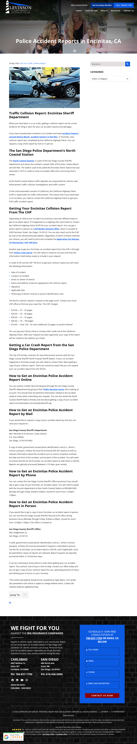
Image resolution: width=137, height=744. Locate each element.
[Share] (10, 602)
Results (104, 11)
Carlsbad (15, 688)
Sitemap (104, 712)
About (79, 11)
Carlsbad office (61, 734)
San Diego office (48, 734)
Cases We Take (91, 11)
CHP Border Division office (46, 229)
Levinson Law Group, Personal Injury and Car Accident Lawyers (49, 712)
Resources (115, 11)
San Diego (26, 688)
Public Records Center (53, 389)
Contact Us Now (102, 695)
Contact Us (129, 11)
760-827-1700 (24, 674)
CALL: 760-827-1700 (124, 5)
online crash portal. (23, 252)
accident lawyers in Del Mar (44, 137)
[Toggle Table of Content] (23, 595)
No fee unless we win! (102, 5)
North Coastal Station (23, 160)
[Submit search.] (127, 64)
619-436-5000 (54, 674)
